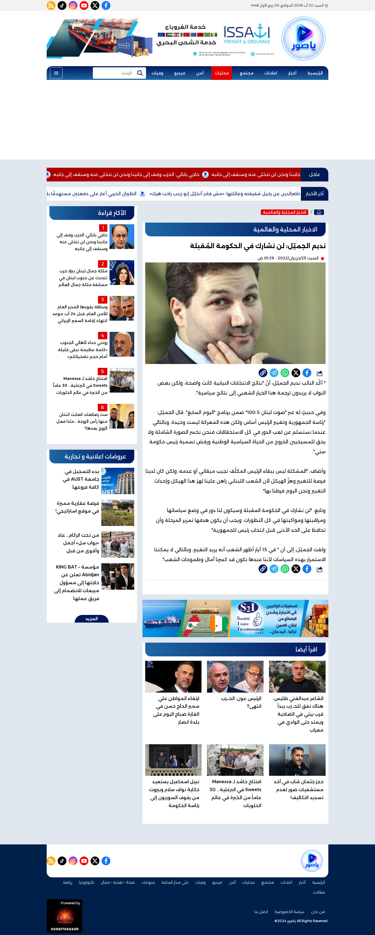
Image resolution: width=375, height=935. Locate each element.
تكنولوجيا (86, 882)
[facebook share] (307, 372)
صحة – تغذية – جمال (118, 882)
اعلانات (270, 73)
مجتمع (246, 73)
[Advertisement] (187, 121)
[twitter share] (296, 372)
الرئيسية (315, 73)
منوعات (148, 882)
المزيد (92, 618)
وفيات (157, 73)
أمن (200, 73)
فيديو (179, 73)
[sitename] (312, 861)
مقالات (319, 892)
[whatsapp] (263, 372)
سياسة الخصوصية (289, 911)
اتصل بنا (261, 911)
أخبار (292, 73)
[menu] (56, 73)
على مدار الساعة (175, 882)
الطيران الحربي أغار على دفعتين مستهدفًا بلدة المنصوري (108, 193)
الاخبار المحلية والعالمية (284, 212)
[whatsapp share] (285, 372)
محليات (222, 73)
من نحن (318, 911)
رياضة (67, 882)
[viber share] (274, 372)
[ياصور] (303, 31)
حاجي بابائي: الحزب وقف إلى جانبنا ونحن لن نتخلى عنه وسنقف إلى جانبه (156, 174)
